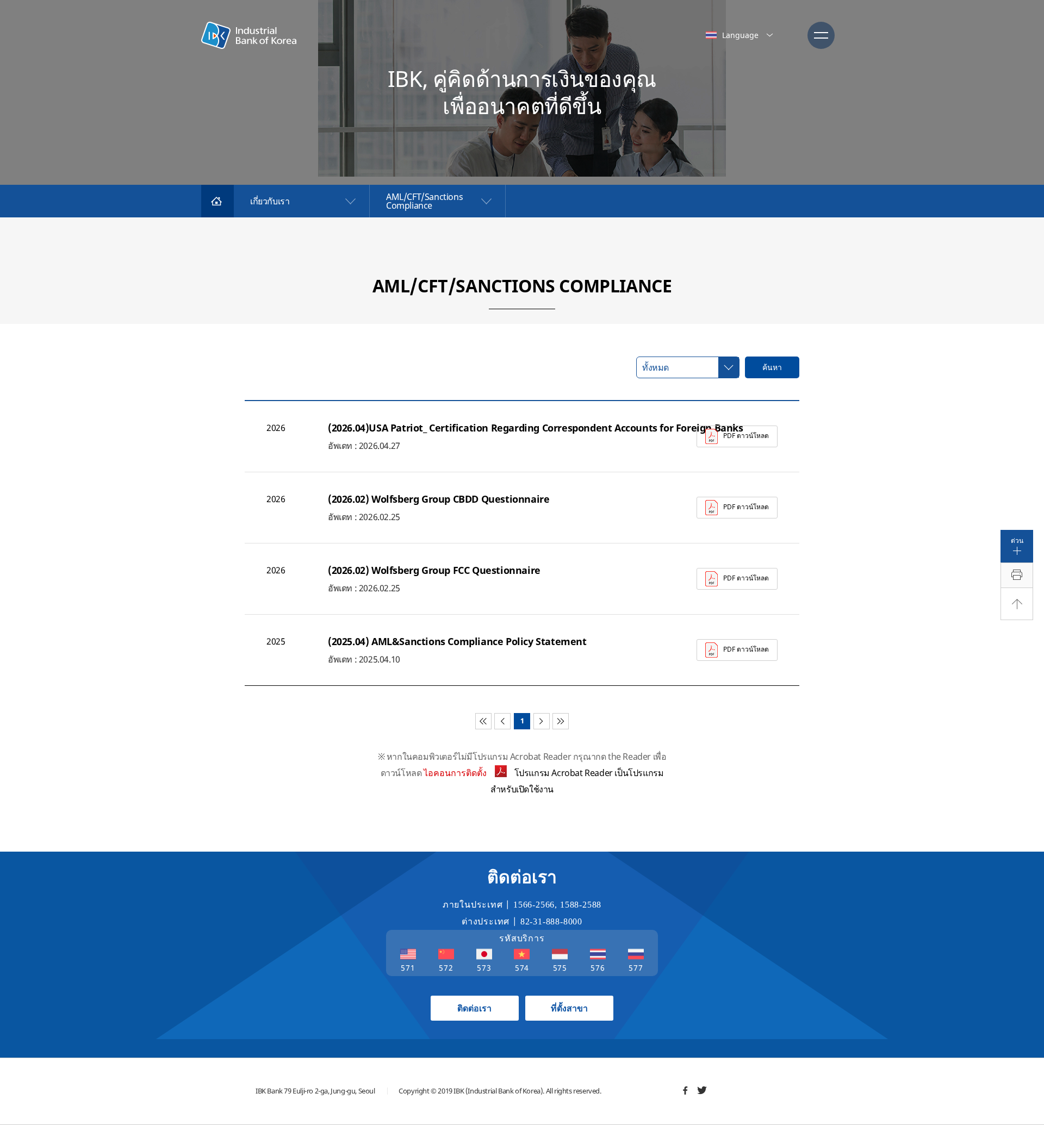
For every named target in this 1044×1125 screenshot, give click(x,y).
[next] (541, 721)
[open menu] (821, 35)
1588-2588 (580, 904)
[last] (560, 721)
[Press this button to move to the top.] (1016, 604)
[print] (1017, 575)
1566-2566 (534, 904)
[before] (502, 721)
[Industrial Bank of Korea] (248, 35)
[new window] (685, 1090)
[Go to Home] (217, 201)
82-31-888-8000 (551, 921)
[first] (483, 721)
